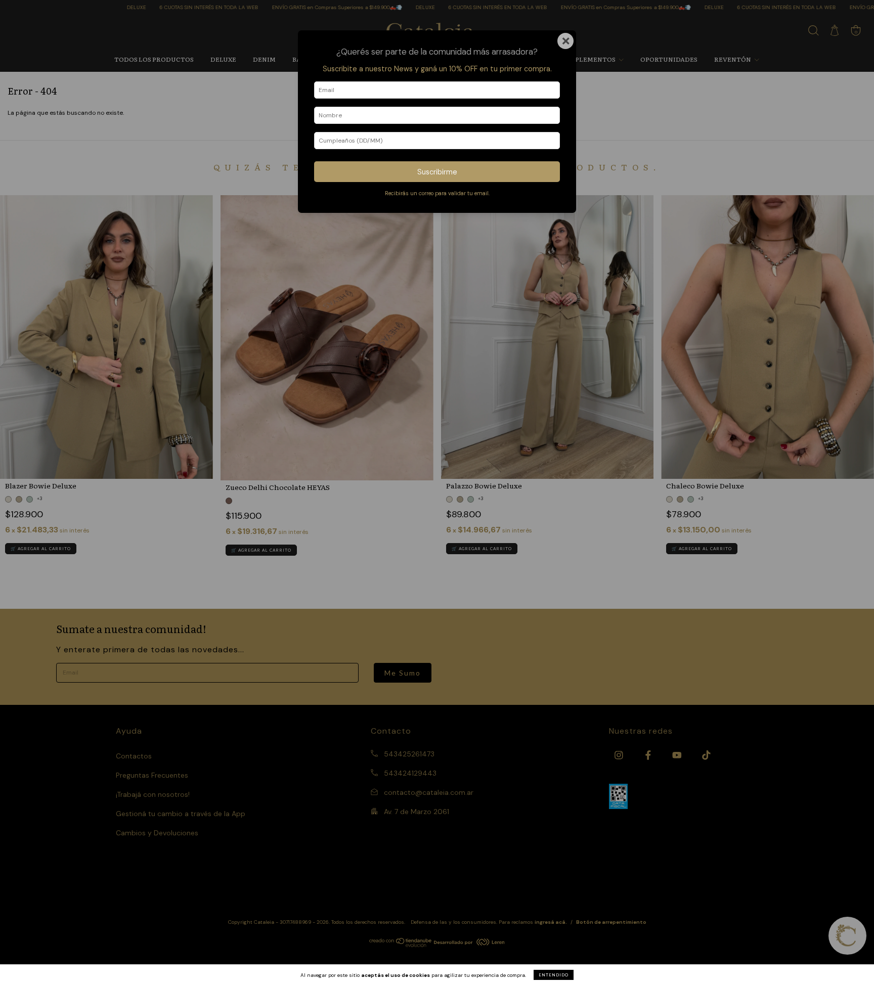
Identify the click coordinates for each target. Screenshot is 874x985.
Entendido (554, 974)
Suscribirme (437, 171)
